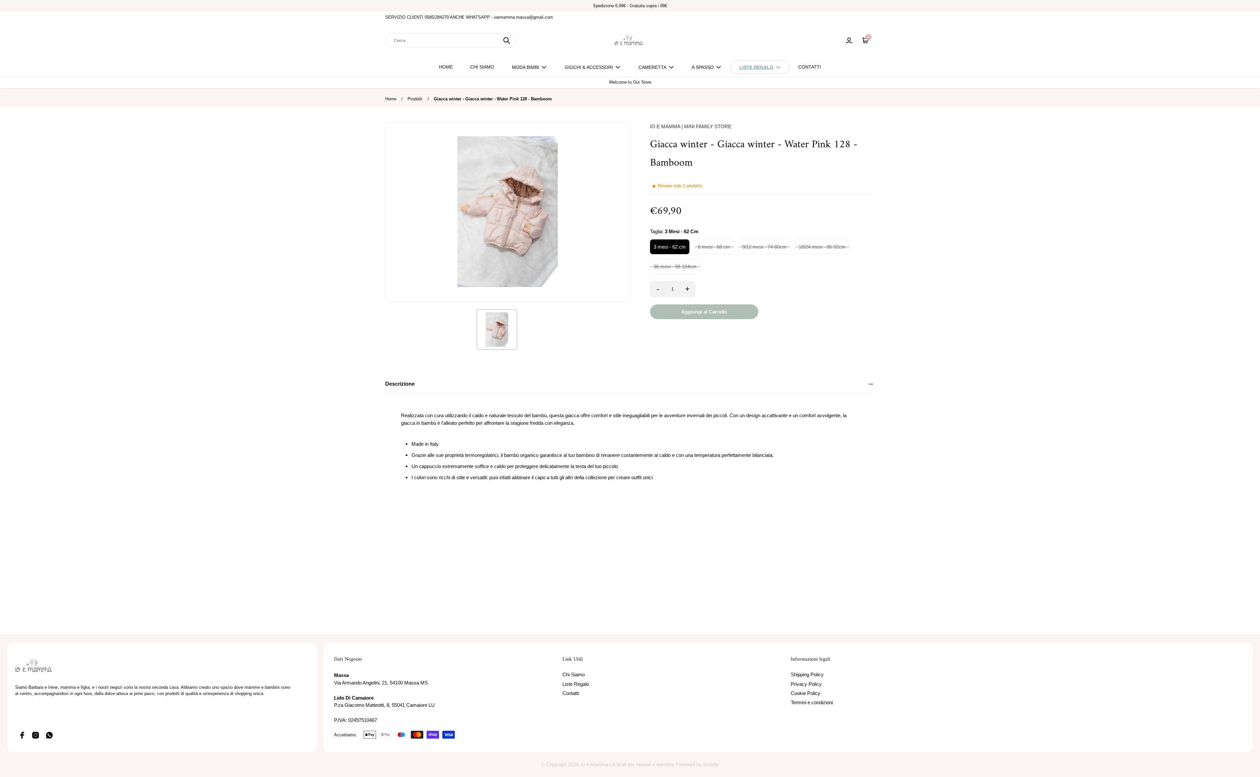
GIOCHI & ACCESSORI (589, 67)
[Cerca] (506, 40)
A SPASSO (703, 67)
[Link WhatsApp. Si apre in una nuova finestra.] (49, 735)
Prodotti (415, 98)
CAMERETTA (652, 67)
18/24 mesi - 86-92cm (822, 247)
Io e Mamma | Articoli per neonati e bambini (627, 764)
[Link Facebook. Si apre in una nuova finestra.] (22, 735)
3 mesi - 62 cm (670, 247)
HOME (446, 67)
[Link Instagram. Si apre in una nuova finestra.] (36, 735)
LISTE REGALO (756, 67)
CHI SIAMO (482, 67)
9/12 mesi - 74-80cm (764, 247)
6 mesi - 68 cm (714, 247)
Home (390, 98)
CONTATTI (809, 67)
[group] (497, 329)
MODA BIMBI (525, 67)
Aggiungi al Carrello (704, 312)
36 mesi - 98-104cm (675, 266)
